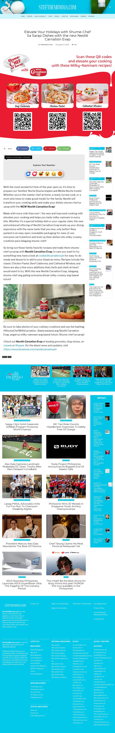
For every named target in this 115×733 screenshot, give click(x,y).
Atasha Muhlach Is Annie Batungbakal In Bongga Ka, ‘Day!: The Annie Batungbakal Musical (99, 458)
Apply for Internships (59, 608)
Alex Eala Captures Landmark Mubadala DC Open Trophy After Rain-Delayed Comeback (96, 186)
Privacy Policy (99, 608)
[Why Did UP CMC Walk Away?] (107, 540)
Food (9, 357)
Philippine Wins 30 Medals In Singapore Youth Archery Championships (96, 232)
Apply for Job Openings (60, 604)
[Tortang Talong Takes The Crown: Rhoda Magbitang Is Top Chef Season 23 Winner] (103, 371)
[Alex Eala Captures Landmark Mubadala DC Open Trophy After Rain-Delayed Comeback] (109, 180)
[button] (110, 7)
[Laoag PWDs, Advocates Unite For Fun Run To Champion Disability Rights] (110, 212)
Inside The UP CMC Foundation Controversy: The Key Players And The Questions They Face (98, 504)
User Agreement (100, 604)
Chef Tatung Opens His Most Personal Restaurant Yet (95, 258)
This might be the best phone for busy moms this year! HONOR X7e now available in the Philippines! (96, 291)
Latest (92, 284)
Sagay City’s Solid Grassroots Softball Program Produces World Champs (96, 154)
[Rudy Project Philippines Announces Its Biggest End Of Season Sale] (109, 197)
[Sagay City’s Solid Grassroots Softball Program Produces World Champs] (109, 150)
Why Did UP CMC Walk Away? (98, 541)
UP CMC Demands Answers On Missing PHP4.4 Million (98, 474)
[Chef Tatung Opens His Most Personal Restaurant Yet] (109, 255)
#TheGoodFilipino (95, 162)
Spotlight (93, 195)
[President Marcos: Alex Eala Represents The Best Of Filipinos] (110, 242)
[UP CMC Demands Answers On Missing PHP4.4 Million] (107, 471)
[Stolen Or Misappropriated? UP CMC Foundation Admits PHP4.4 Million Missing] (110, 484)
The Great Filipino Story (95, 148)
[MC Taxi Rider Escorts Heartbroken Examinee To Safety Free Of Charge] (109, 164)
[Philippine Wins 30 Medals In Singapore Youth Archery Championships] (109, 227)
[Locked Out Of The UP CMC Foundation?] (107, 530)
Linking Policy (99, 619)
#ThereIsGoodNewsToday (97, 210)
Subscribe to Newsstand (82, 604)
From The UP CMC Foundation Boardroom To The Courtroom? (99, 519)
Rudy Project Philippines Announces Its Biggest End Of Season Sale (95, 201)
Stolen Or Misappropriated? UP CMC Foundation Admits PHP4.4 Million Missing (100, 487)
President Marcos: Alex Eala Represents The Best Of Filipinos (96, 245)
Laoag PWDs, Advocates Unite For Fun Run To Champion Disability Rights (97, 216)
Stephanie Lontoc (47, 44)
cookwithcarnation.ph (51, 255)
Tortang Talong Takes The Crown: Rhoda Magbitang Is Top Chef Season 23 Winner (103, 381)
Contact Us (34, 604)
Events (4, 357)
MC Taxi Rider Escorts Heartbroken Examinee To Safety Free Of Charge (95, 168)
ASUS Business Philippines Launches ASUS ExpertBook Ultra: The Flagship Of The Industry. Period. (96, 274)
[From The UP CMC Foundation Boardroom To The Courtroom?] (107, 517)
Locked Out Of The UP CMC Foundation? (98, 531)
